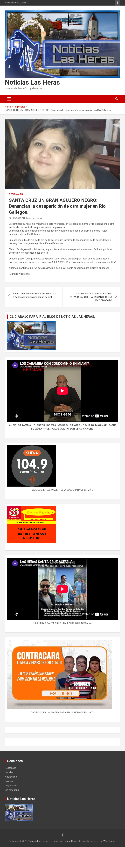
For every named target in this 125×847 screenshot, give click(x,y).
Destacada (10, 767)
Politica (9, 781)
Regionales (16, 194)
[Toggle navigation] (9, 99)
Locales (9, 772)
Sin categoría (12, 790)
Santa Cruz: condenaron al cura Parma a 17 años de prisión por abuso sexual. (34, 295)
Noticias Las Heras (32, 82)
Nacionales (11, 776)
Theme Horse (70, 841)
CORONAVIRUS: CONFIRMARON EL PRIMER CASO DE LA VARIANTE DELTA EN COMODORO (91, 297)
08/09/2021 (15, 218)
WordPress (109, 841)
